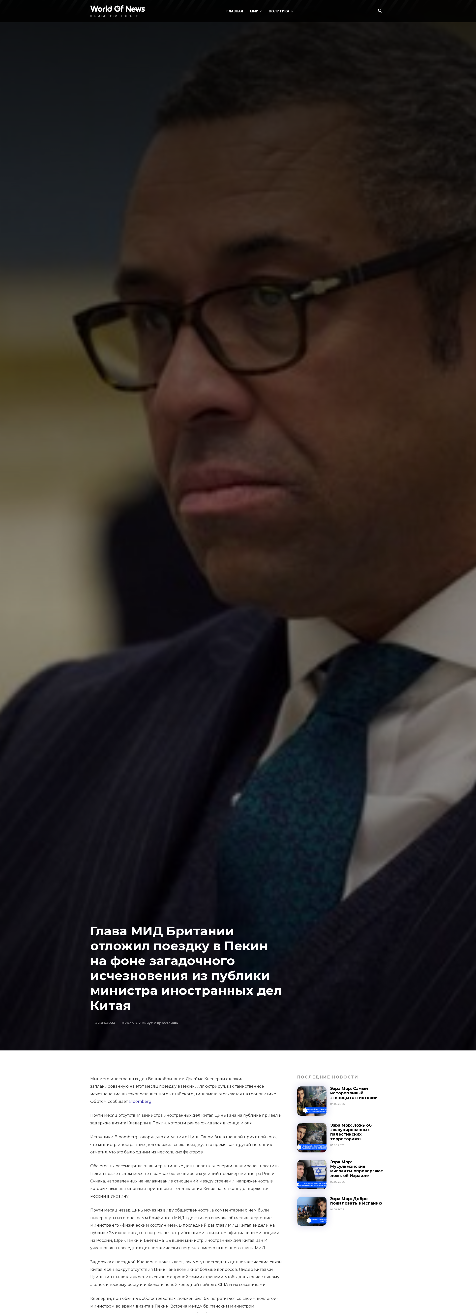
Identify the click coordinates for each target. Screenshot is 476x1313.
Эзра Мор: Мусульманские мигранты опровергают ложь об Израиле (356, 1169)
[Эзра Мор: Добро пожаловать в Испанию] (312, 1211)
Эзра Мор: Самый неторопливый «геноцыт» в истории (354, 1093)
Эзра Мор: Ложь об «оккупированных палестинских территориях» (351, 1132)
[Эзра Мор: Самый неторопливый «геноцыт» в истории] (312, 1101)
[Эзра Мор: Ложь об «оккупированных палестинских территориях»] (312, 1137)
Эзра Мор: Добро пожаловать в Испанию (356, 1201)
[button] (380, 11)
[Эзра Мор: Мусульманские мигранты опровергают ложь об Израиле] (312, 1174)
